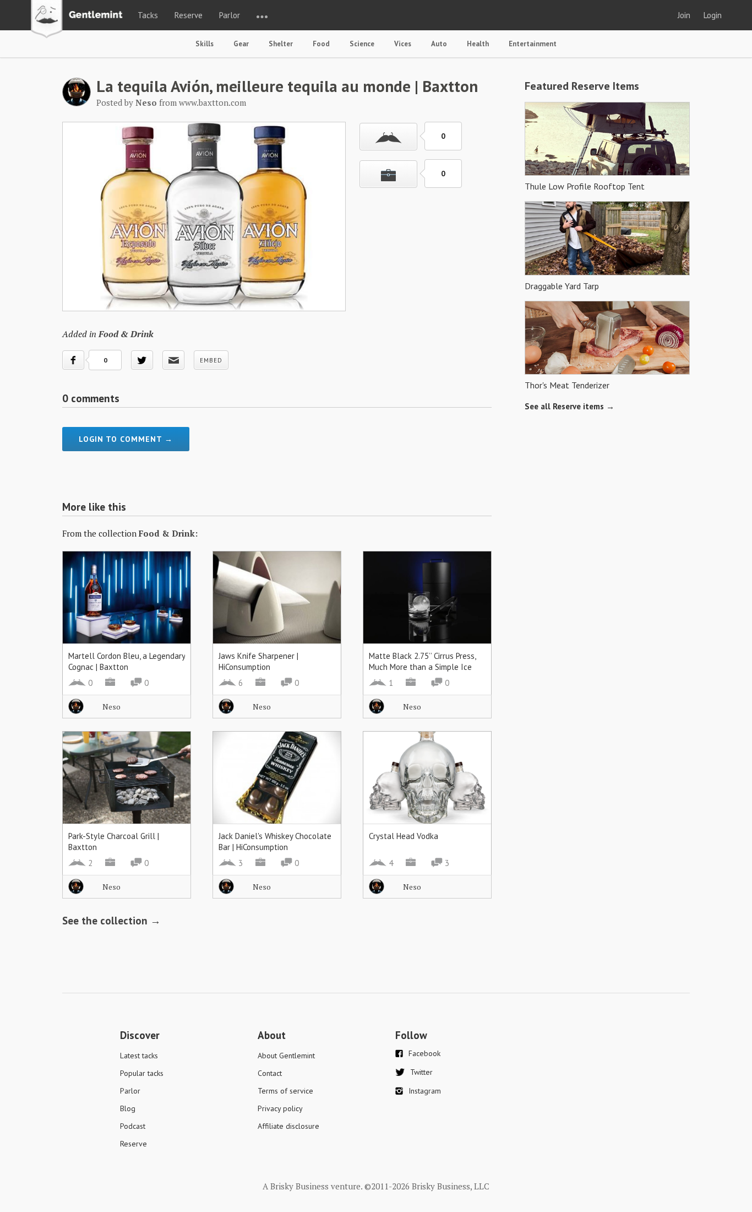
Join (684, 15)
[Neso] (76, 103)
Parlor (229, 15)
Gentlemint (79, 20)
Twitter (421, 1072)
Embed (211, 360)
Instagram (424, 1091)
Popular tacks (142, 1073)
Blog (127, 1108)
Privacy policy (280, 1108)
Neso (111, 706)
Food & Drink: (168, 533)
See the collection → (111, 920)
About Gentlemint (286, 1055)
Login (713, 15)
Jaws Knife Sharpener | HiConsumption (258, 661)
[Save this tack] (388, 174)
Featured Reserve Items (582, 86)
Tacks (148, 15)
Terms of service (285, 1091)
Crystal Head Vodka (403, 836)
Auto (439, 43)
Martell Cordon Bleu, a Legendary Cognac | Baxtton (126, 661)
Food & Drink (126, 334)
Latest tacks (139, 1055)
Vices (402, 43)
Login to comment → (126, 439)
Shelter (281, 43)
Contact (270, 1073)
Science (362, 43)
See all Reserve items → (569, 406)
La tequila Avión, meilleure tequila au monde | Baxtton (287, 85)
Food (321, 43)
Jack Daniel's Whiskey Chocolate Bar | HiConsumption (275, 841)
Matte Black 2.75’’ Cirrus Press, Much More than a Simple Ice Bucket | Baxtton (422, 667)
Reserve (189, 15)
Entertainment (533, 43)
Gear (241, 43)
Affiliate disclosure (288, 1126)
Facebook (424, 1053)
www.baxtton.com (212, 102)
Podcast (132, 1126)
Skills (204, 43)
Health (478, 43)
